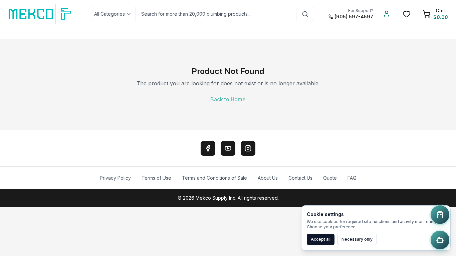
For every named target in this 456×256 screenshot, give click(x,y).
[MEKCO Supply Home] (40, 14)
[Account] (386, 14)
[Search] (305, 14)
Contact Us (300, 178)
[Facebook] (208, 148)
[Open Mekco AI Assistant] (440, 240)
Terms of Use (156, 178)
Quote (330, 178)
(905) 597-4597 (353, 16)
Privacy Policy (115, 178)
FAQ (352, 178)
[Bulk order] (440, 214)
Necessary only (357, 239)
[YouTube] (228, 148)
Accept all (320, 239)
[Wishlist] (406, 14)
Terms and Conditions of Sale (214, 178)
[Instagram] (248, 148)
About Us (268, 178)
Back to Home (228, 99)
